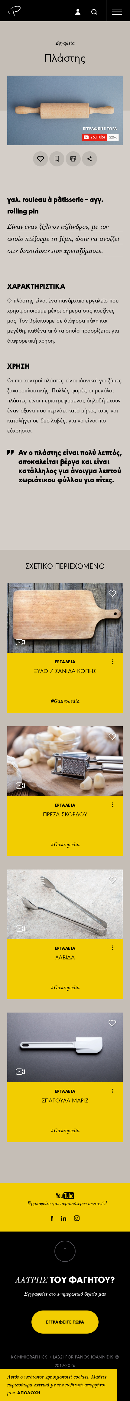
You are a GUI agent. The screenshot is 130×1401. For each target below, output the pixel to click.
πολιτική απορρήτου (85, 1385)
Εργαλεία (65, 43)
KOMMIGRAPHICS (29, 1357)
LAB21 (58, 1357)
